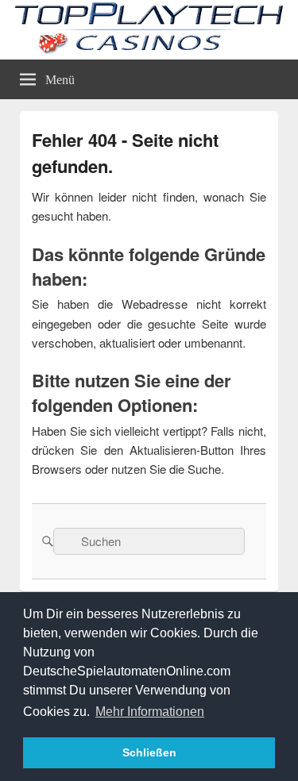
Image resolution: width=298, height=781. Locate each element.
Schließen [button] (149, 752)
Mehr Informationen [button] (149, 711)
